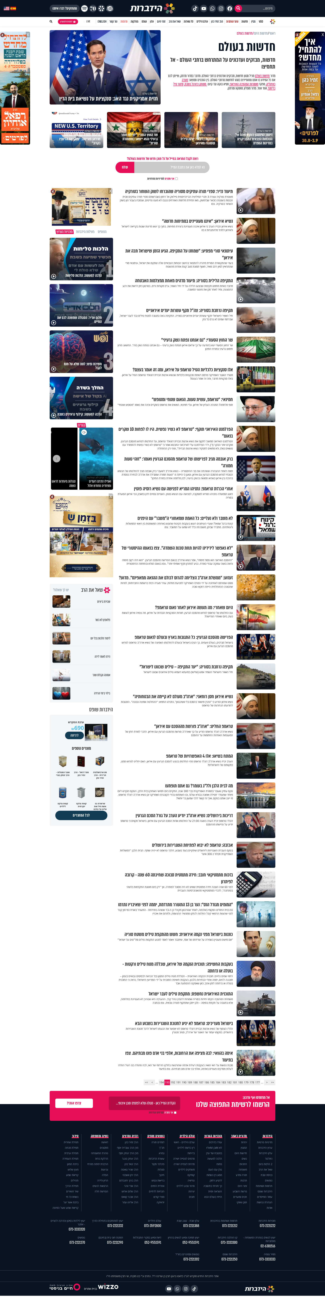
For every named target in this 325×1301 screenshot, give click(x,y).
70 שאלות (188, 21)
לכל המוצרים (81, 815)
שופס (144, 21)
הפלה (105, 1175)
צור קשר (113, 21)
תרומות (124, 21)
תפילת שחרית (71, 1142)
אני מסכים (160, 179)
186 (206, 1082)
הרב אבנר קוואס (129, 1197)
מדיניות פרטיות (264, 1142)
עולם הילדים (202, 21)
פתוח (219, 1164)
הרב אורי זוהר (131, 1186)
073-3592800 (152, 1226)
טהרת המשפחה (99, 1153)
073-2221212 (229, 1226)
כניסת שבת (266, 1175)
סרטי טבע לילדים (186, 1186)
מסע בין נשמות (214, 1175)
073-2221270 (77, 1242)
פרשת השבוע (240, 1191)
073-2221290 (115, 1242)
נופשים (268, 1180)
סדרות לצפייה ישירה (184, 1164)
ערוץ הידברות (265, 1147)
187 (201, 1082)
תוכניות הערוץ (213, 1136)
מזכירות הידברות (267, 1220)
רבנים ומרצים (130, 1136)
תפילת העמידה (70, 1158)
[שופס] (101, 8)
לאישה (104, 1142)
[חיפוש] (238, 8)
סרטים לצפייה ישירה (184, 1158)
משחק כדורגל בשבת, (195, 84)
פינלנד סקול (158, 1164)
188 (195, 1082)
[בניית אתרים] (108, 1288)
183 (223, 1082)
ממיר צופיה (269, 1254)
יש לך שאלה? (61, 590)
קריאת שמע (72, 1175)
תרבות (243, 1180)
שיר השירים (72, 1191)
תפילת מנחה (71, 1147)
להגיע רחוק (216, 1180)
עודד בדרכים (215, 1142)
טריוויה (191, 1180)
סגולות (161, 1169)
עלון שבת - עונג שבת (188, 1220)
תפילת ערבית (71, 1153)
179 (246, 1082)
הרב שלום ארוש (130, 1191)
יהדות (244, 1142)
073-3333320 (77, 1229)
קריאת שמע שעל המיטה (65, 1207)
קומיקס (191, 1175)
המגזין (244, 1147)
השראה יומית (215, 1191)
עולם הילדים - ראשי (184, 1142)
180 (240, 1082)
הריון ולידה (102, 1180)
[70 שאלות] (93, 8)
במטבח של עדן (214, 1153)
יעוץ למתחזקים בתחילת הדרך (107, 1220)
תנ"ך (161, 1147)
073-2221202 (191, 1259)
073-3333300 (229, 1242)
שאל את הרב (175, 21)
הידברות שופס (265, 1191)
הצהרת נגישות (264, 1202)
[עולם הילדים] (110, 8)
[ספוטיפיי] (84, 8)
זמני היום (161, 21)
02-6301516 (267, 1246)
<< (272, 1082)
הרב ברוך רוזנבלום (128, 1180)
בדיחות (191, 1153)
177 (257, 1082)
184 (218, 1082)
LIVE (88, 22)
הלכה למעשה (214, 1158)
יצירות (191, 1191)
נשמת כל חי (72, 1197)
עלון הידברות (265, 1153)
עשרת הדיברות (156, 1158)
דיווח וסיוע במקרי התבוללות (147, 1237)
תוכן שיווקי (242, 1202)
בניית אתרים (90, 1288)
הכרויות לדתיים (156, 1191)
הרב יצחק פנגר (130, 1158)
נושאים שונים (155, 1136)
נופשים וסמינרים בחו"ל (187, 1254)
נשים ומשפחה (99, 1136)
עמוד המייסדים (264, 1197)
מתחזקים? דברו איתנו (64, 8)
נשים (244, 1158)
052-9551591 (190, 1242)
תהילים (74, 1180)
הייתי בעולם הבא (213, 1197)
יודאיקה (160, 1202)
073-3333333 (267, 1259)
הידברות (268, 1136)
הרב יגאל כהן (131, 1164)
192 (173, 1082)
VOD (261, 21)
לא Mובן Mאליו (214, 1147)
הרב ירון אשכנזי (130, 1175)
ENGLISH (102, 21)
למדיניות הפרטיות (155, 179)
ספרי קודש (158, 1197)
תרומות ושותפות (264, 1186)
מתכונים (104, 1147)
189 (190, 1082)
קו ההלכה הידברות (227, 1237)
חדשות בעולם (262, 75)
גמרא (161, 1153)
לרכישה (74, 735)
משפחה (243, 1169)
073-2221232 (115, 1226)
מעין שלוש (73, 1169)
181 (235, 1082)
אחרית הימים (157, 1186)
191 (178, 1082)
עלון (152, 21)
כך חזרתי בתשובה (213, 1186)
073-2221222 (267, 1226)
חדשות (244, 21)
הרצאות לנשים (100, 1186)
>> (146, 1082)
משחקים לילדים (186, 1169)
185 (212, 1082)
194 (161, 1082)
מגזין (253, 21)
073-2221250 (229, 1259)
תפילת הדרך (71, 1186)
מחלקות (134, 21)
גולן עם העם (215, 1169)
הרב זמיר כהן (217, 21)
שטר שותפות (232, 21)
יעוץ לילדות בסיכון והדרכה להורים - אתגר (68, 1222)
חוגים (192, 1197)
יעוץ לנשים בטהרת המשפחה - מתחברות (259, 1239)
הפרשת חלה (101, 1191)
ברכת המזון (72, 1164)
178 (252, 1082)
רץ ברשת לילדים (186, 1147)
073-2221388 (191, 1226)
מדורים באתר (239, 1136)
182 (229, 1082)
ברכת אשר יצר (70, 1202)
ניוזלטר (268, 1158)
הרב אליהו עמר (130, 1202)
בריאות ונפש (158, 1180)
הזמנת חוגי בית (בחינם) (111, 1237)
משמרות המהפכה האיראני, (243, 84)
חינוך (161, 1175)
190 (184, 1082)
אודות (269, 1207)
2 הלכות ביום (265, 1164)
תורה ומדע (241, 1175)
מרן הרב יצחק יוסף (128, 1153)
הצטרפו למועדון (66, 21)
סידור (75, 1136)
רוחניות (243, 1164)
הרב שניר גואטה (129, 1169)
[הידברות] (152, 8)
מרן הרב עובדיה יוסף (127, 1147)
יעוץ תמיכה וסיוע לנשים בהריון (183, 1237)
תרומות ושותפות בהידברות (223, 1220)
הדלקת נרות (101, 1158)
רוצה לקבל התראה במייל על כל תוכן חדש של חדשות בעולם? (162, 158)
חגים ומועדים (240, 1197)
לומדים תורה (157, 1142)
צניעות (104, 1169)
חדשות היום (241, 1153)
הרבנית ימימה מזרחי (97, 1164)
